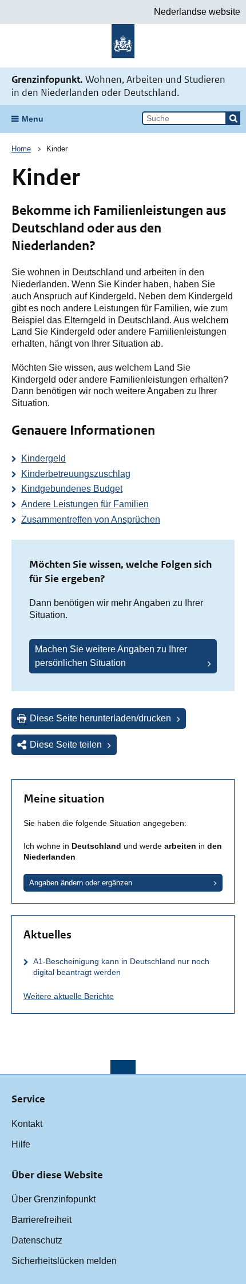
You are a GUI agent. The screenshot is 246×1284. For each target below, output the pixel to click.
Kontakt (26, 1124)
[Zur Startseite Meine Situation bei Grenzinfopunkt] (123, 45)
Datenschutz (36, 1240)
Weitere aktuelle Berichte (68, 996)
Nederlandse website (197, 12)
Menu (32, 118)
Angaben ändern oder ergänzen (80, 882)
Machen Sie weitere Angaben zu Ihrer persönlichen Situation (111, 656)
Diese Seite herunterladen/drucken (100, 718)
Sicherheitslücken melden (64, 1261)
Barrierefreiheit (41, 1220)
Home (21, 149)
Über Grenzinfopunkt (53, 1199)
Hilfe (20, 1144)
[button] (233, 118)
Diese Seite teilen (66, 744)
